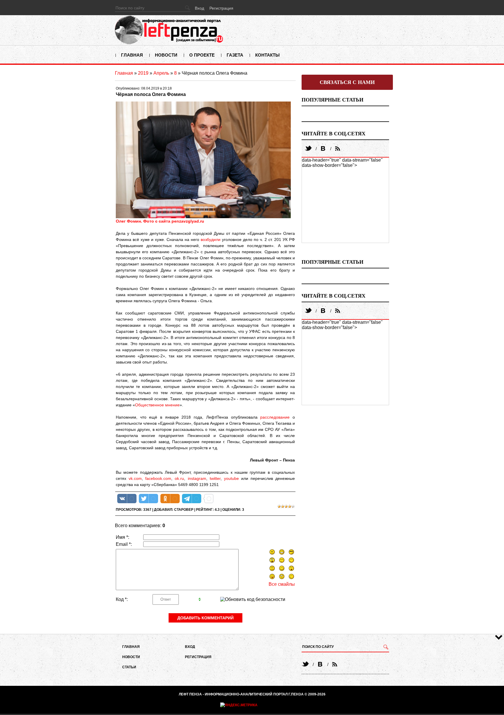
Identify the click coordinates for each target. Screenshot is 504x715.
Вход (199, 8)
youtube (231, 478)
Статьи (129, 667)
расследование (275, 417)
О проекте (202, 55)
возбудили (210, 239)
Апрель (161, 73)
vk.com (135, 478)
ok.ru (179, 478)
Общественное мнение (157, 405)
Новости (166, 55)
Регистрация (221, 8)
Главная (132, 55)
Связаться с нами (347, 82)
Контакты (267, 55)
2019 (143, 73)
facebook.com (158, 478)
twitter (215, 478)
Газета (235, 55)
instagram (197, 478)
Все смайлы (282, 584)
